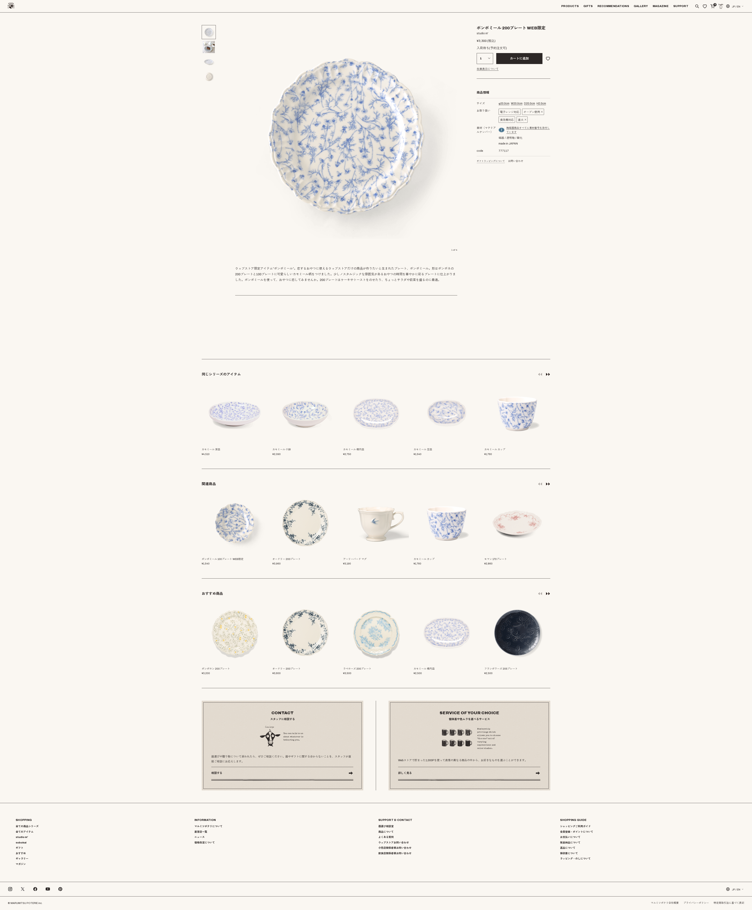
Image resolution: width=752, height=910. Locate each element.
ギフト (19, 848)
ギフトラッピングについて (491, 161)
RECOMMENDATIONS (613, 6)
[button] (548, 374)
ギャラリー (22, 858)
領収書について (569, 853)
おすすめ (21, 853)
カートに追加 (519, 58)
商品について (386, 832)
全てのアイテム (24, 832)
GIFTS (588, 6)
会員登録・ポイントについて (576, 832)
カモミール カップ (424, 559)
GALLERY (641, 6)
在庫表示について (488, 69)
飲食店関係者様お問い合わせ (394, 853)
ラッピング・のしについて (575, 858)
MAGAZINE (661, 6)
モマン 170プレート (495, 559)
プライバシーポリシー (696, 903)
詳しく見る (405, 773)
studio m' (22, 837)
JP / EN (736, 6)
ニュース (199, 837)
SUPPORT (680, 6)
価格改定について (204, 842)
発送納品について (570, 842)
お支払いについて (570, 837)
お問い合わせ (515, 161)
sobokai (21, 842)
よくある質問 (386, 837)
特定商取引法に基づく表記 (729, 903)
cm (504, 103)
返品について (567, 848)
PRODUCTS (570, 6)
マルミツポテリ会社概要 (665, 903)
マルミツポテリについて (208, 826)
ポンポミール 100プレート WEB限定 (222, 559)
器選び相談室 (386, 826)
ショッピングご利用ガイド (575, 826)
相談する (216, 773)
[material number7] (502, 130)
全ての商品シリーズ (27, 826)
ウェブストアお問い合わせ (393, 842)
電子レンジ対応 (509, 112)
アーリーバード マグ (355, 559)
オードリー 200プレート (286, 559)
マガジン (21, 864)
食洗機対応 (507, 119)
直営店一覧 (200, 832)
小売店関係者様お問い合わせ (394, 848)
